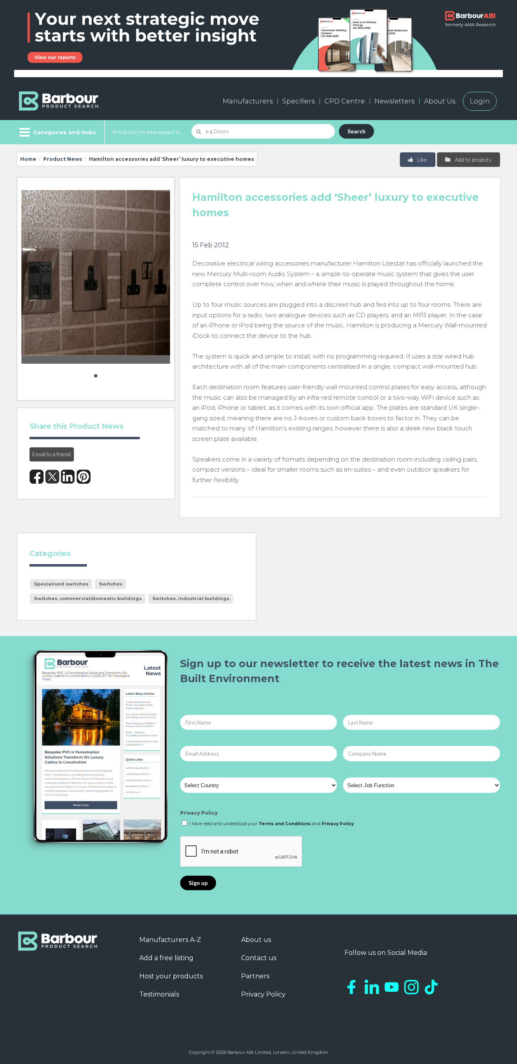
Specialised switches (61, 584)
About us (256, 940)
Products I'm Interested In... (148, 132)
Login (480, 101)
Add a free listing (166, 958)
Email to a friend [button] (51, 454)
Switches (110, 584)
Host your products (171, 976)
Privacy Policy (199, 813)
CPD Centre (344, 101)
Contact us (258, 958)
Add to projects (473, 159)
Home (28, 159)
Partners (255, 976)
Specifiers (298, 101)
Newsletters (394, 101)
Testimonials (159, 994)
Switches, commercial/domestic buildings (88, 598)
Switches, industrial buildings (190, 598)
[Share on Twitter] (52, 477)
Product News (62, 159)
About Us (439, 101)
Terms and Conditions (284, 823)
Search (356, 131)
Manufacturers (248, 101)
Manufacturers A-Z (170, 940)
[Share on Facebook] (36, 477)
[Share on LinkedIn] (68, 477)
